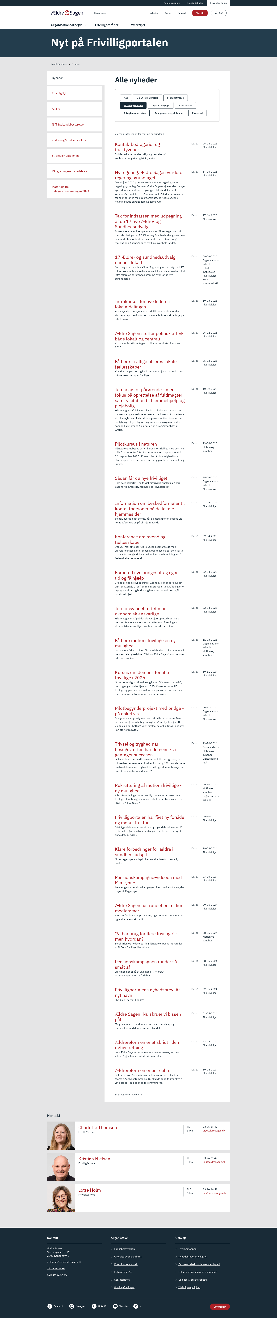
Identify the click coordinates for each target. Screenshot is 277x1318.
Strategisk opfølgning (66, 155)
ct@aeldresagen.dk (214, 1130)
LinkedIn (102, 1306)
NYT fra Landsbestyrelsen (68, 124)
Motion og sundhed (133, 105)
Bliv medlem (220, 1306)
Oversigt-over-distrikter (128, 1256)
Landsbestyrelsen (124, 1248)
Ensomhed (197, 113)
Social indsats (185, 105)
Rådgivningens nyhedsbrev (69, 171)
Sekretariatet (122, 1279)
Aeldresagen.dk (172, 2)
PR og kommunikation (135, 113)
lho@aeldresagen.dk (214, 1193)
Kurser (168, 13)
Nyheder (154, 13)
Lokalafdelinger (195, 2)
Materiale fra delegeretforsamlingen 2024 (70, 189)
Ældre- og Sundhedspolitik (69, 140)
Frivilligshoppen (187, 1248)
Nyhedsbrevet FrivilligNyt (192, 1256)
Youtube (123, 1306)
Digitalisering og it (161, 105)
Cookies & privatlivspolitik (193, 1279)
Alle (126, 97)
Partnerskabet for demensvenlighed (199, 1264)
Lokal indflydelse (175, 97)
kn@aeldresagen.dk (214, 1161)
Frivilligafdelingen (124, 1287)
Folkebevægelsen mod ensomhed (197, 1272)
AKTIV (56, 109)
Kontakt (182, 13)
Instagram (81, 1306)
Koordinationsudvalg (126, 1264)
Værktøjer (138, 25)
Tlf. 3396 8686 (56, 1268)
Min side (200, 13)
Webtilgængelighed (189, 1287)
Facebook (58, 1306)
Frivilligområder (106, 25)
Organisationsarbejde (67, 25)
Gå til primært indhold (63, 2)
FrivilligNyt (59, 93)
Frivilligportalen (218, 2)
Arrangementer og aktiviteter (169, 113)
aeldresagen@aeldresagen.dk (64, 1262)
